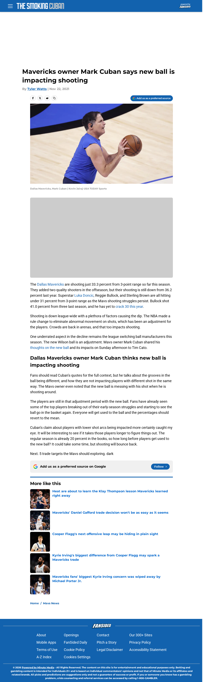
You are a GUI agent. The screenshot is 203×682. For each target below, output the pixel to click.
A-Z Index (44, 657)
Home (34, 603)
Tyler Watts (37, 89)
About (41, 635)
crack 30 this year (129, 306)
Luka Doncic (84, 295)
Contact (103, 635)
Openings (71, 635)
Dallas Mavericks (50, 284)
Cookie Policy (74, 650)
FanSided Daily (75, 642)
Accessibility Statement (148, 650)
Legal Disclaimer (110, 650)
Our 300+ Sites (140, 635)
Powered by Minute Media (38, 667)
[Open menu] (10, 6)
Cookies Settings (77, 657)
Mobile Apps (46, 642)
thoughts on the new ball (49, 348)
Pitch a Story (107, 642)
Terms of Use (46, 650)
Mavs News (51, 603)
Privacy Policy (140, 642)
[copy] (54, 98)
